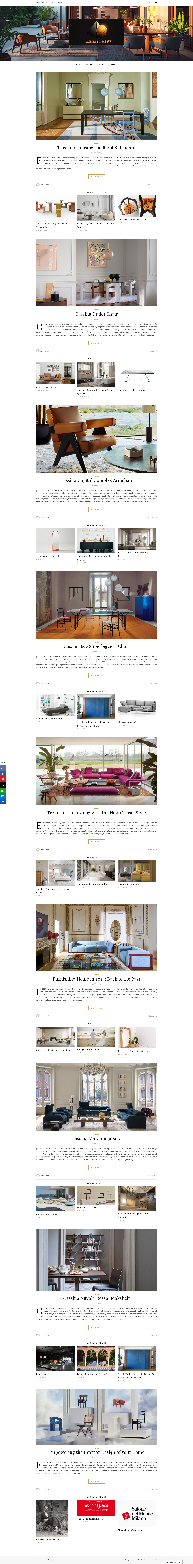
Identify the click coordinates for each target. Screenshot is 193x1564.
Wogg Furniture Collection (49, 718)
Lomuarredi (44, 185)
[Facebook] (3, 773)
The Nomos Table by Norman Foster (135, 390)
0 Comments (152, 185)
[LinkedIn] (3, 796)
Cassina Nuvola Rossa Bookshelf (96, 1298)
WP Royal (50, 1560)
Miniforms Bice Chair (87, 1207)
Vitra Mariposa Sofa (127, 722)
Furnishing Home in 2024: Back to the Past (96, 979)
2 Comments (152, 1335)
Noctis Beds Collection (129, 884)
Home (38, 3)
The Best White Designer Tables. (93, 884)
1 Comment (152, 683)
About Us (45, 3)
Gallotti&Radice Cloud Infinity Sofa (53, 1050)
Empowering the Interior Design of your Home (96, 1452)
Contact (60, 3)
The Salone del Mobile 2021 (90, 1518)
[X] (3, 785)
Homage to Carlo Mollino (48, 1539)
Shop (53, 3)
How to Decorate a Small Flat (50, 387)
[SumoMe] (3, 801)
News (96, 144)
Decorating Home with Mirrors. (133, 1051)
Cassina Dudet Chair (96, 314)
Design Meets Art (44, 1374)
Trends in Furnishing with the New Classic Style (96, 812)
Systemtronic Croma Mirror (49, 556)
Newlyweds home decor (88, 1049)
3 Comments (152, 1175)
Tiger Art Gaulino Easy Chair (132, 219)
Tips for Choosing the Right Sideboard (96, 147)
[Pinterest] (3, 779)
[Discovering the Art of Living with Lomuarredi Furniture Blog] (96, 32)
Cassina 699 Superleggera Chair (96, 646)
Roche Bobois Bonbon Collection (52, 1214)
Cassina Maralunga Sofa (96, 1138)
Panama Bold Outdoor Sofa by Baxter (95, 1374)
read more (96, 177)
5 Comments (152, 1489)
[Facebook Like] (3, 768)
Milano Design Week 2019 (130, 1530)
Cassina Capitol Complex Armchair (96, 480)
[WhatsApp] (3, 790)
